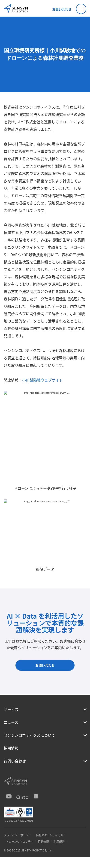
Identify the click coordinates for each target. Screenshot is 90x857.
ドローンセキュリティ (19, 841)
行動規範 (43, 841)
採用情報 (11, 748)
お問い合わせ (62, 9)
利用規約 (59, 841)
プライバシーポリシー (17, 835)
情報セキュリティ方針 (49, 835)
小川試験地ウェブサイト (42, 380)
